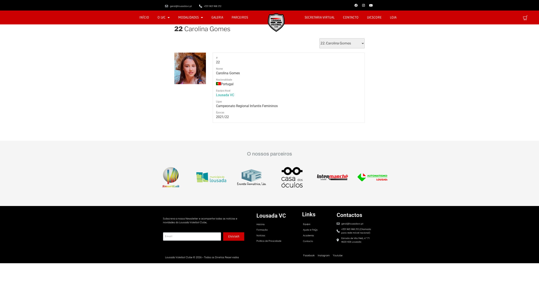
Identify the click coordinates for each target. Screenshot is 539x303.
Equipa (306, 224)
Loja (393, 17)
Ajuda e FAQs (310, 229)
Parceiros (240, 17)
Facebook (309, 255)
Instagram (324, 255)
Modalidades (188, 17)
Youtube (338, 255)
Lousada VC (225, 95)
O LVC (161, 17)
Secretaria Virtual (320, 17)
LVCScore (374, 17)
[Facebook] (356, 5)
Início (144, 17)
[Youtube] (371, 5)
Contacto (351, 17)
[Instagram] (363, 5)
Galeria (217, 17)
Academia (308, 235)
